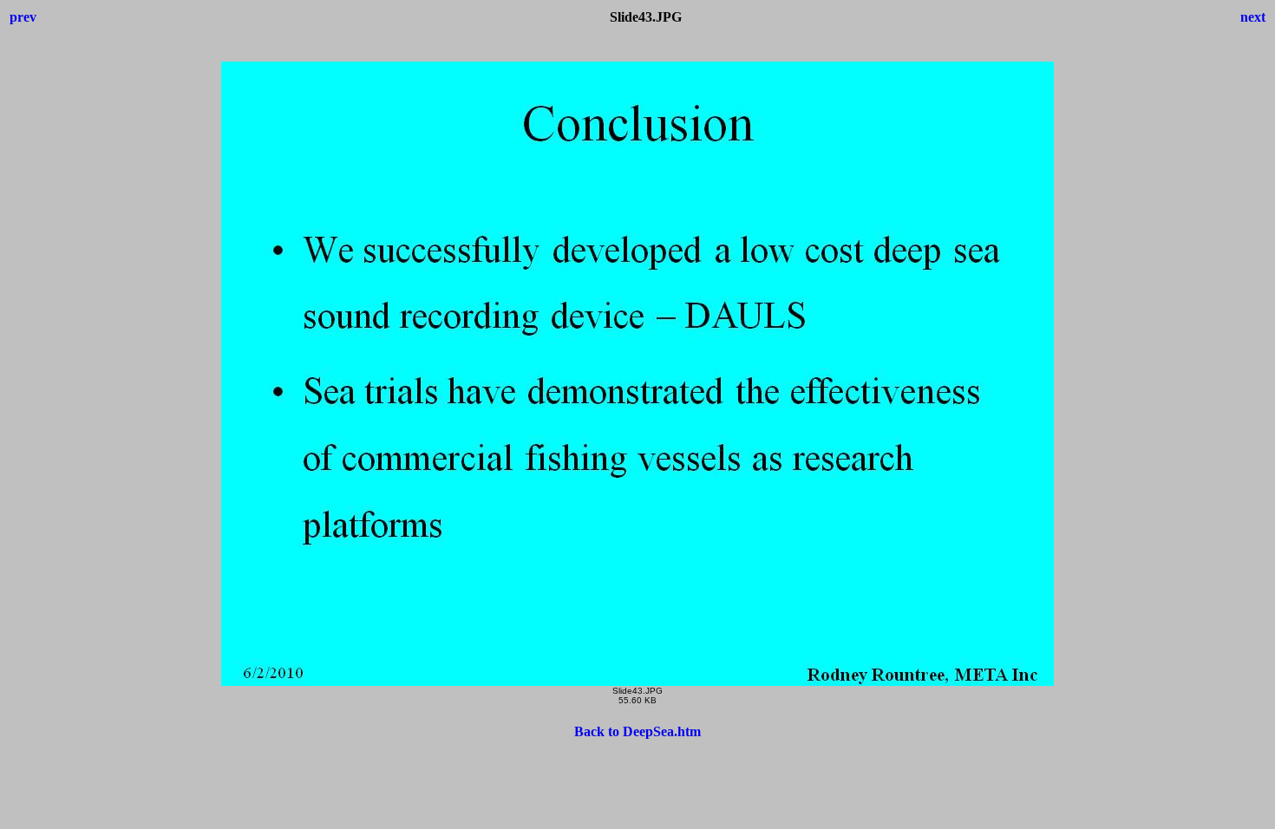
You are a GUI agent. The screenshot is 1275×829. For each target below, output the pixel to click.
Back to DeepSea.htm (637, 731)
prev (23, 17)
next (1252, 17)
